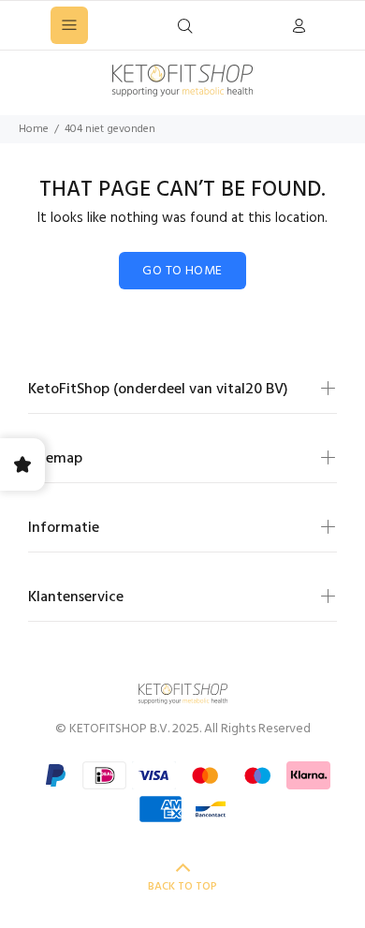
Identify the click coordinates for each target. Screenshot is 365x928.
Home (34, 129)
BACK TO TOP (182, 886)
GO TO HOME (182, 271)
